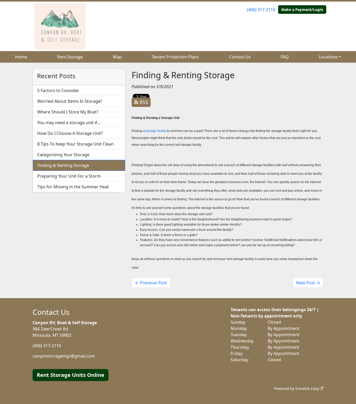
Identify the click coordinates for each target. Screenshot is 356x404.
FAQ (285, 57)
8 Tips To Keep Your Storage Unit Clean (75, 144)
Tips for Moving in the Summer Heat (73, 187)
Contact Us (240, 57)
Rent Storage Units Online (70, 374)
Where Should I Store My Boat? (67, 112)
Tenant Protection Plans (175, 57)
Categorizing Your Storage (63, 155)
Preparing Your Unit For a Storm (69, 176)
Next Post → (308, 283)
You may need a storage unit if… (69, 122)
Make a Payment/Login (302, 9)
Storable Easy (307, 388)
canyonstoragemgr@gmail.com (64, 356)
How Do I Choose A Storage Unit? (70, 133)
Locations (328, 57)
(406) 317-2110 (261, 10)
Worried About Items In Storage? (69, 101)
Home (21, 57)
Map (117, 57)
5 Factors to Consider (58, 90)
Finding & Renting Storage (63, 165)
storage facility (156, 131)
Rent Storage (70, 57)
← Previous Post (151, 283)
